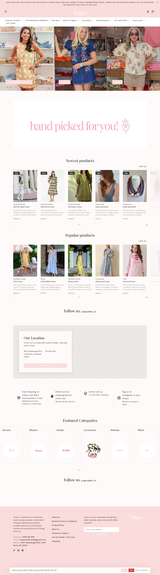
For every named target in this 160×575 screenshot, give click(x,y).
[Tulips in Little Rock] (135, 517)
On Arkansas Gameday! (37, 20)
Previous (13, 225)
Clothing (86, 20)
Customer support (60, 533)
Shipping (56, 541)
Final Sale (138, 20)
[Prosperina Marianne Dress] (107, 261)
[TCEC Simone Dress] (135, 261)
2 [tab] (81, 470)
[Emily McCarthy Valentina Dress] (53, 186)
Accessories (102, 20)
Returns (55, 529)
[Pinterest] (23, 550)
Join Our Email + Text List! (63, 537)
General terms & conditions (64, 521)
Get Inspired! (120, 20)
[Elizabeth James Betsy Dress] (80, 261)
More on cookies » (141, 570)
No (131, 570)
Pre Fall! (56, 20)
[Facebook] (14, 550)
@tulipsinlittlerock (88, 311)
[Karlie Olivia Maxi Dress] (53, 261)
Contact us (45, 366)
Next (147, 225)
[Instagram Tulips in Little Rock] (18, 550)
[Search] (6, 12)
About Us (56, 517)
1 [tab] (79, 470)
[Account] (148, 12)
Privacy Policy (58, 525)
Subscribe (102, 534)
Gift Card (11, 23)
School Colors (12, 20)
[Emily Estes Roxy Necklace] (107, 186)
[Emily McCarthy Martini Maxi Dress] (25, 186)
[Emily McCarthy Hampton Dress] (80, 186)
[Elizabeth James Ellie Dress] (25, 261)
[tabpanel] (26, 59)
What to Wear (70, 20)
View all (143, 166)
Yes (124, 570)
